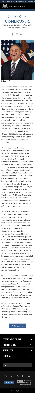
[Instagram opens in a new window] (17, 376)
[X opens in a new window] (6, 376)
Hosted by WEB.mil (17, 391)
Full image (5, 81)
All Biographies (17, 326)
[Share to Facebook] (12, 35)
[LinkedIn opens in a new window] (23, 376)
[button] (31, 6)
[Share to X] (17, 35)
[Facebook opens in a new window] (11, 376)
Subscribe (9, 382)
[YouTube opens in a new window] (29, 376)
